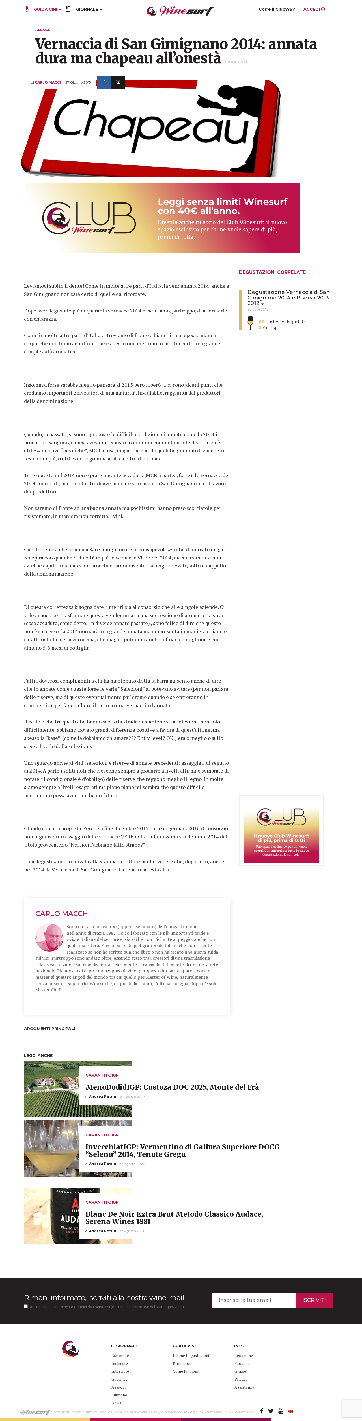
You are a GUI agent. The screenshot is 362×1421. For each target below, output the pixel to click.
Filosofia (242, 1363)
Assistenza (244, 1387)
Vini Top (268, 327)
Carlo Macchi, (50, 82)
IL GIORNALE (124, 1345)
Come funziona (186, 1371)
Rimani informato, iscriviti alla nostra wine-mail (104, 1297)
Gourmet (119, 1379)
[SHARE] (104, 82)
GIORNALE (87, 9)
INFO (239, 1345)
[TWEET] (118, 82)
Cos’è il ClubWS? (277, 9)
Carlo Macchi (62, 914)
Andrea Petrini (103, 1096)
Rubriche (119, 1395)
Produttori (182, 1363)
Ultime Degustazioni (191, 1355)
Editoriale (120, 1355)
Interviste (120, 1371)
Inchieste (119, 1363)
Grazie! (240, 1371)
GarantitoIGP (102, 1075)
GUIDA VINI (45, 9)
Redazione (243, 1355)
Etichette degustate (282, 321)
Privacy (240, 1379)
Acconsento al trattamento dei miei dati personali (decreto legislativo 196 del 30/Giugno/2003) (107, 1307)
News (116, 1402)
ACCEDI (312, 9)
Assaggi (43, 30)
